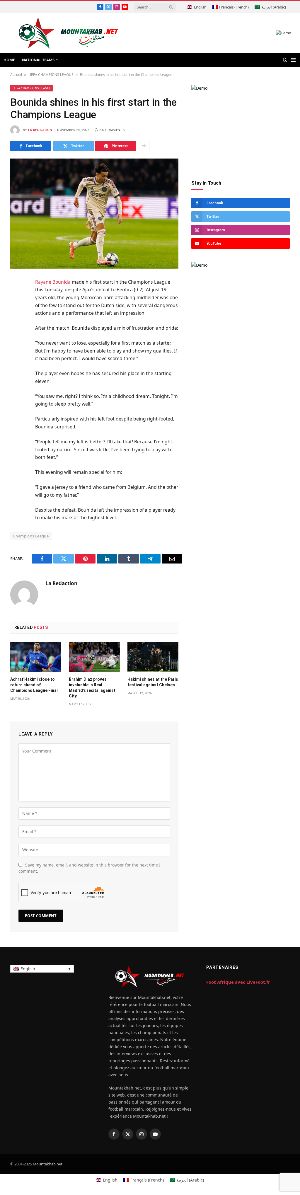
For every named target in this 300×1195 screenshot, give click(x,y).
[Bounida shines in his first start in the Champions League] (94, 213)
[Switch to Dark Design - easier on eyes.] (285, 59)
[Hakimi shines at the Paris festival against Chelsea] (152, 657)
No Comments (112, 130)
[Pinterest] (15, 340)
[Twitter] (15, 311)
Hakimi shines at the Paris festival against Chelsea (152, 682)
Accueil (16, 74)
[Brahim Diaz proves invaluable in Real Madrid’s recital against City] (94, 657)
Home (9, 59)
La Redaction (40, 130)
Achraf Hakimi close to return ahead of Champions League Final (34, 685)
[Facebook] (15, 297)
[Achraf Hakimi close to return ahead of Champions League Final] (35, 657)
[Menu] (293, 60)
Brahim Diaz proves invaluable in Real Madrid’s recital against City (92, 687)
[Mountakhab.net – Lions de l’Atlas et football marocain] (69, 33)
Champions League (31, 536)
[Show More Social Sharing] (143, 146)
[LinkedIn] (15, 325)
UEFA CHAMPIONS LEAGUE (51, 74)
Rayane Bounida (53, 282)
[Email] (15, 354)
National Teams (38, 59)
